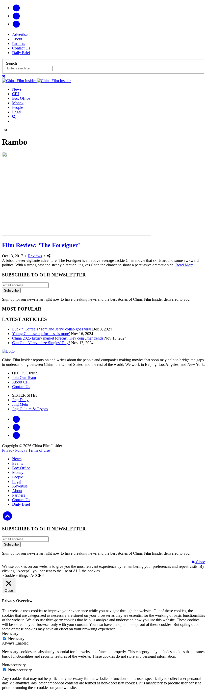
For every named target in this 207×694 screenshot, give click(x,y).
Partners (18, 43)
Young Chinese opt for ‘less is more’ (41, 333)
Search (11, 63)
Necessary (16, 638)
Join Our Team (24, 377)
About (17, 39)
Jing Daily (20, 400)
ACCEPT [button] (38, 575)
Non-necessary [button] (14, 665)
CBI (15, 94)
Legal (16, 112)
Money (17, 103)
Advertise (20, 34)
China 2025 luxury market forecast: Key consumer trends (57, 338)
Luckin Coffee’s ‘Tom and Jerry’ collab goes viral (51, 329)
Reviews (35, 256)
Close (200, 562)
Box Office (21, 98)
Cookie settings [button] (15, 575)
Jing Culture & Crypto (30, 409)
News (16, 89)
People (17, 107)
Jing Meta (20, 404)
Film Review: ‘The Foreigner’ (41, 245)
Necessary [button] (10, 633)
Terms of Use (39, 450)
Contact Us (21, 48)
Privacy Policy (13, 450)
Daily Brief (21, 52)
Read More (184, 265)
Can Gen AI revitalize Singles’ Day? (41, 343)
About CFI (21, 382)
